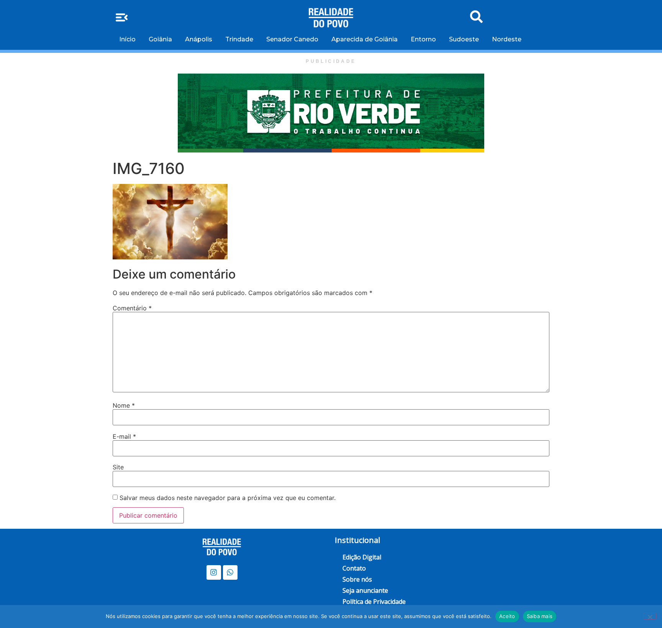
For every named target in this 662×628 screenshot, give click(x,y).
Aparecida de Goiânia (364, 39)
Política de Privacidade (374, 601)
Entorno (423, 39)
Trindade (239, 39)
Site (118, 467)
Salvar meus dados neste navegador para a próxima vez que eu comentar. (228, 498)
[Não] (649, 616)
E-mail (124, 436)
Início (127, 39)
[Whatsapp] (230, 572)
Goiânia (160, 39)
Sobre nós (357, 579)
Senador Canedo (292, 39)
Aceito (507, 616)
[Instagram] (213, 572)
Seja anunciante (365, 590)
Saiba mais (540, 616)
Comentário (132, 308)
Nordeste (506, 39)
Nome (124, 405)
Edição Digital (361, 557)
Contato (354, 568)
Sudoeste (464, 39)
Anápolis (198, 39)
